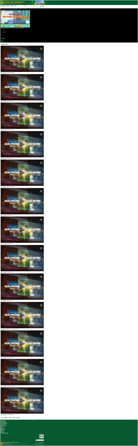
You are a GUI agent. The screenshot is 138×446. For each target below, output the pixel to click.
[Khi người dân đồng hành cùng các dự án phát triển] (22, 59)
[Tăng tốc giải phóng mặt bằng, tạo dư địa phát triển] (22, 173)
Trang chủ (3, 5)
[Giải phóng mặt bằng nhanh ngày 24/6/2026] (22, 286)
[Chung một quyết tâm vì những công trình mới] (22, 343)
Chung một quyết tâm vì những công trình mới (7, 357)
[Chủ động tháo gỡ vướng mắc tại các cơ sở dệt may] (22, 116)
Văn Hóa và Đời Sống (3, 421)
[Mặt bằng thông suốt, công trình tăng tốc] (22, 201)
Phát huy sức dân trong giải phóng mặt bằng (7, 272)
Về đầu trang (42, 418)
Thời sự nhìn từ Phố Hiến (4, 422)
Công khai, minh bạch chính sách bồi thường (7, 158)
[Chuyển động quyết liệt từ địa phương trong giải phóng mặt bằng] (22, 315)
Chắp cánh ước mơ (3, 420)
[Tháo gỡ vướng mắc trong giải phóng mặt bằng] (22, 400)
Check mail (18, 417)
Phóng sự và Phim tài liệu (4, 423)
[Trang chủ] (2, 417)
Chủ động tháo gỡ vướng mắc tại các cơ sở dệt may (8, 129)
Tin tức (15, 5)
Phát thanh (11, 5)
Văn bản (2, 426)
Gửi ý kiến (4, 32)
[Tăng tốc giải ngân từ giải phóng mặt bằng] (22, 87)
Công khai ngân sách (3, 425)
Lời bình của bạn (5, 31)
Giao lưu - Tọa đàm (3, 424)
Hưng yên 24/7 (2, 427)
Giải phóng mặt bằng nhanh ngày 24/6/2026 (7, 300)
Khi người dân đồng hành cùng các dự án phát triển (8, 72)
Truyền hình (7, 5)
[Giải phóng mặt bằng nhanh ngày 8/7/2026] (22, 229)
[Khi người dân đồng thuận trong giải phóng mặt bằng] (22, 372)
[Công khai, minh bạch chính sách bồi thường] (22, 144)
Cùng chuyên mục (4, 44)
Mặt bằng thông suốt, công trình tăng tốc (6, 215)
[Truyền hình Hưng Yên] (2, 444)
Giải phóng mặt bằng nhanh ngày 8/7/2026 (7, 243)
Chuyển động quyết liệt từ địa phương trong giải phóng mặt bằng (10, 329)
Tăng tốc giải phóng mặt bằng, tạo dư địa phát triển (8, 186)
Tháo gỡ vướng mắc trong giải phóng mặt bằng (7, 414)
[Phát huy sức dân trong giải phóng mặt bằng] (22, 258)
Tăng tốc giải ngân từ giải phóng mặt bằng (6, 101)
